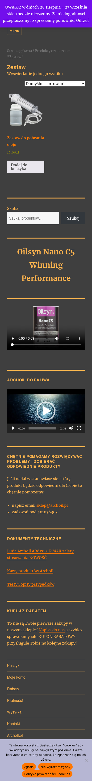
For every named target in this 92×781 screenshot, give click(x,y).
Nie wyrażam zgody (55, 767)
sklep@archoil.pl (52, 505)
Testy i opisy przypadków (30, 584)
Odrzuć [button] (82, 20)
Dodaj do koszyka (19, 167)
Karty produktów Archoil (30, 571)
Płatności (15, 700)
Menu (14, 30)
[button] (46, 411)
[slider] (42, 428)
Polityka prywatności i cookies (47, 774)
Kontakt (13, 723)
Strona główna (19, 51)
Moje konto (16, 677)
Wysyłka (14, 712)
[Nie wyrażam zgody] (86, 760)
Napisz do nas (52, 630)
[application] (46, 411)
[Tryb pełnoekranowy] (78, 428)
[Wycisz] (71, 428)
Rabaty (13, 688)
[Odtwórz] (13, 428)
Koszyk (13, 665)
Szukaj (13, 208)
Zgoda (28, 767)
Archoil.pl (15, 735)
